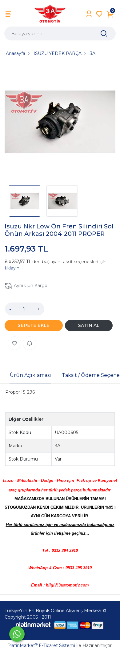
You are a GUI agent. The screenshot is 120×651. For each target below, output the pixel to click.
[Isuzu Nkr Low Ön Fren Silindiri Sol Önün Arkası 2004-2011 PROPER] (60, 122)
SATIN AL (88, 325)
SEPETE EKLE (34, 325)
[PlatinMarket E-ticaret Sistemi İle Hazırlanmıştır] (33, 625)
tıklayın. (12, 268)
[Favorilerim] (99, 14)
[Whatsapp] (17, 634)
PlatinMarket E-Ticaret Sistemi (41, 645)
